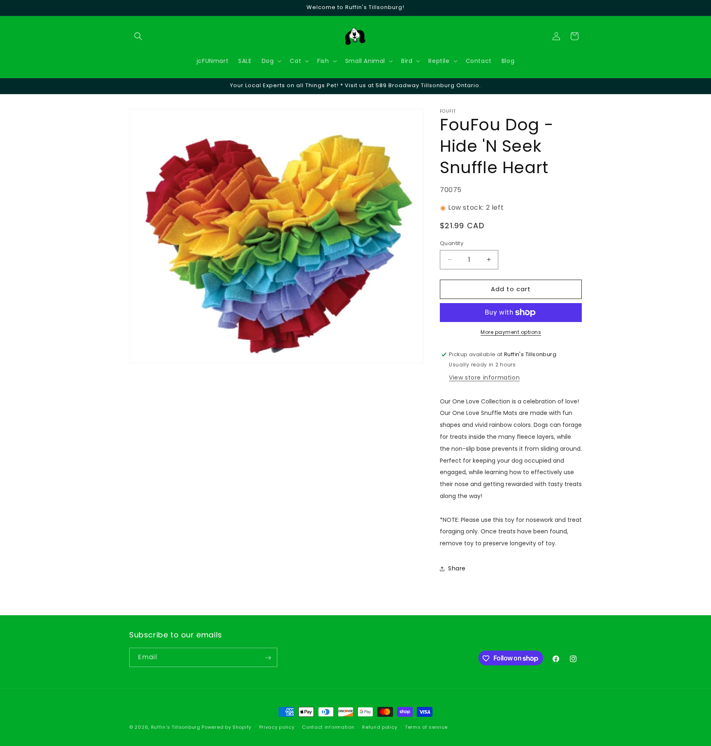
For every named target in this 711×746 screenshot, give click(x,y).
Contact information (328, 726)
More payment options (511, 332)
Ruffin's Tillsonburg (175, 727)
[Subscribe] (268, 657)
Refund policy (379, 726)
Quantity (451, 243)
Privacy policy (277, 726)
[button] (138, 36)
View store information (484, 377)
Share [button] (457, 569)
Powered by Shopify (226, 727)
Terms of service (426, 726)
